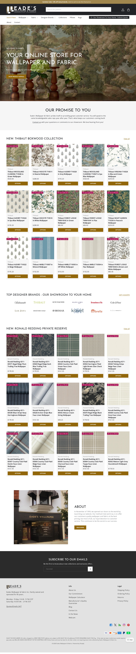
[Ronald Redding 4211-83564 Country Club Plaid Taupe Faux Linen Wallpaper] (93, 442)
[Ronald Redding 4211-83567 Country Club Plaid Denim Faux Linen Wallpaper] (17, 442)
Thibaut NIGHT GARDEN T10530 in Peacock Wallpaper (117, 220)
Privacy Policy (123, 601)
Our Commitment (75, 594)
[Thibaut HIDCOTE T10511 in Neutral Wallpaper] (43, 155)
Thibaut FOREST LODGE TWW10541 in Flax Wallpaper (92, 220)
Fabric (33, 17)
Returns (121, 597)
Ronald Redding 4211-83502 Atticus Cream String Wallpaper (66, 412)
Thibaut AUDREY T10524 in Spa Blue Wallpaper (17, 219)
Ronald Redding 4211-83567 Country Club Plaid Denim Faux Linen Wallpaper (17, 462)
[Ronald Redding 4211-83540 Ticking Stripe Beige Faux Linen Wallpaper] (118, 345)
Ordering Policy (124, 594)
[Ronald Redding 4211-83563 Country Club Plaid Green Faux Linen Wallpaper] (68, 345)
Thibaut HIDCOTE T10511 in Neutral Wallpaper (42, 173)
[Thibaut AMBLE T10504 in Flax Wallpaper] (93, 248)
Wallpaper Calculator (77, 597)
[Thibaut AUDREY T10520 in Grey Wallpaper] (68, 155)
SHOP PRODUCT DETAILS (16, 76)
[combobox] (78, 9)
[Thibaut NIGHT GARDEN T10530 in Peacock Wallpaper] (118, 201)
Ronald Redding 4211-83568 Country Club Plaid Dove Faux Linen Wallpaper (118, 414)
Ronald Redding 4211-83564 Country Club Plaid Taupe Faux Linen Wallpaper (93, 462)
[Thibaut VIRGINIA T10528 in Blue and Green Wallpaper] (118, 155)
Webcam (72, 618)
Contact (17, 22)
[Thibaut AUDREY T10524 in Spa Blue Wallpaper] (17, 201)
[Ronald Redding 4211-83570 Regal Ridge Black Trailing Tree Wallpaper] (93, 394)
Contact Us (73, 610)
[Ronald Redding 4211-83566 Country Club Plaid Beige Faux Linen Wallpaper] (43, 442)
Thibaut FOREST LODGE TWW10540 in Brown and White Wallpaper (118, 266)
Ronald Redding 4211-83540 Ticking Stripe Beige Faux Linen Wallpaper (116, 365)
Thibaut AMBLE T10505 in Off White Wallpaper (68, 265)
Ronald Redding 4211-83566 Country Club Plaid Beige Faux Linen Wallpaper (42, 462)
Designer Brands (47, 17)
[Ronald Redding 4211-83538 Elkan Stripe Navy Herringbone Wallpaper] (17, 394)
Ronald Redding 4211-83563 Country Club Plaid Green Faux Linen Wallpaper (68, 365)
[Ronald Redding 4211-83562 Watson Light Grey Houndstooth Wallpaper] (118, 442)
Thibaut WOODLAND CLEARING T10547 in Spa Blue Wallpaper (92, 174)
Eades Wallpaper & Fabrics (64, 643)
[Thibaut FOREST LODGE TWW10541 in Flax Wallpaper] (93, 201)
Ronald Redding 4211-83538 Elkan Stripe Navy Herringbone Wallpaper (17, 412)
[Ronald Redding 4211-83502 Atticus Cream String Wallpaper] (68, 394)
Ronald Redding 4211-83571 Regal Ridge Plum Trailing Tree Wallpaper (17, 364)
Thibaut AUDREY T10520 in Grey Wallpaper (67, 173)
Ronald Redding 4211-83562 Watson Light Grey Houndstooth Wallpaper (118, 461)
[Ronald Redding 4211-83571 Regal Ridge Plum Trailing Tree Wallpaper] (17, 345)
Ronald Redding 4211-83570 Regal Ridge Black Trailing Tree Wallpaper (92, 412)
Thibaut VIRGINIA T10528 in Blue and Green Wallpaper (118, 174)
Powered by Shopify (78, 643)
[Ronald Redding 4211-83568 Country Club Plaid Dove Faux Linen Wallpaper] (118, 394)
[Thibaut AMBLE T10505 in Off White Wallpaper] (68, 248)
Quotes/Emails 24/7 (14, 606)
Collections (63, 17)
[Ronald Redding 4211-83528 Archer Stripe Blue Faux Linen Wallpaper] (43, 394)
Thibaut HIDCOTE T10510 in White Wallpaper (42, 219)
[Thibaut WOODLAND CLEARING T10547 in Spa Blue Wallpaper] (93, 155)
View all (127, 139)
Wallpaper (22, 17)
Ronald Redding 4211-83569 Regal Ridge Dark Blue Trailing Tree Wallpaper (42, 365)
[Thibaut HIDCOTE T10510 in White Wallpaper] (43, 201)
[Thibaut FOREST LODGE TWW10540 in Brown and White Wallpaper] (118, 248)
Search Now (11, 17)
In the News (73, 614)
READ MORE (80, 527)
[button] (128, 10)
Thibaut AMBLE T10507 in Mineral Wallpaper (42, 265)
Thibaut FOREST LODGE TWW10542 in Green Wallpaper (67, 220)
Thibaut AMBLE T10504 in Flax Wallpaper (93, 265)
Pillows (72, 17)
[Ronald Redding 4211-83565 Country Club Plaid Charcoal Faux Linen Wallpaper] (68, 442)
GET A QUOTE (124, 295)
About (9, 22)
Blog (70, 607)
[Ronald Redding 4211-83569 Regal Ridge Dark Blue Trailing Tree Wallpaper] (43, 345)
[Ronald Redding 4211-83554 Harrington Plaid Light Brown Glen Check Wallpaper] (93, 345)
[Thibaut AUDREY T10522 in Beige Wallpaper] (17, 248)
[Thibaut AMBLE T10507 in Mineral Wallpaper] (43, 248)
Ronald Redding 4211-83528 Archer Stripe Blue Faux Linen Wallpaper (42, 412)
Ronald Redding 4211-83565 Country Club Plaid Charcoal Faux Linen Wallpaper (68, 462)
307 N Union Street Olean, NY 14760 (57, 2)
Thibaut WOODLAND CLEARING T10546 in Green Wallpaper (16, 174)
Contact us (37, 122)
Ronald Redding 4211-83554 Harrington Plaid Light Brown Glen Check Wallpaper (92, 365)
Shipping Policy (123, 590)
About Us (72, 590)
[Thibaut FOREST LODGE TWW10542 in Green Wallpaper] (68, 201)
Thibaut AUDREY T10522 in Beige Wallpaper (17, 265)
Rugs (80, 17)
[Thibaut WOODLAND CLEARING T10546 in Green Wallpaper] (17, 155)
